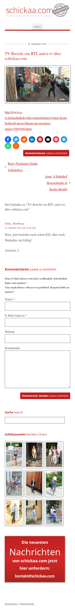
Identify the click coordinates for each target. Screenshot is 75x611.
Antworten (10, 250)
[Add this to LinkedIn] (32, 139)
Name (10, 299)
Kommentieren (46, 153)
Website (10, 331)
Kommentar (12, 348)
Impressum (11, 603)
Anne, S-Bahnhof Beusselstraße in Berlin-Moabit (56, 182)
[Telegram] (64, 139)
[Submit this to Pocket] (56, 139)
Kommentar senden (45, 396)
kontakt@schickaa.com (35, 575)
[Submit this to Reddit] (24, 139)
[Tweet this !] (16, 139)
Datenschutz (27, 603)
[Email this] (48, 139)
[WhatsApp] (8, 146)
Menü (38, 26)
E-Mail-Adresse (16, 315)
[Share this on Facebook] (8, 139)
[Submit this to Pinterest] (40, 139)
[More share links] (16, 146)
